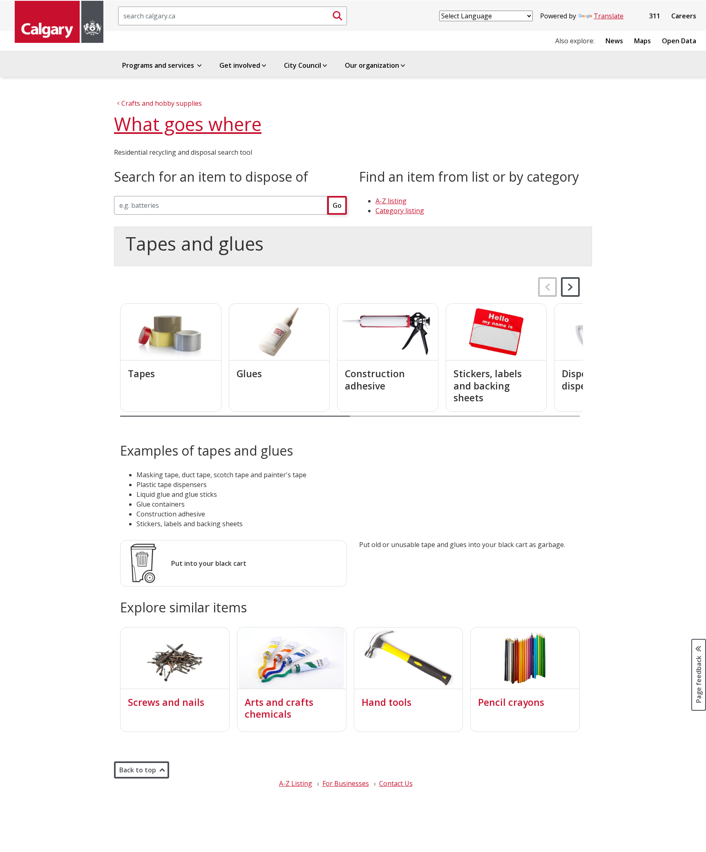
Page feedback (698, 678)
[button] (570, 287)
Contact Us (396, 783)
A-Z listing (391, 200)
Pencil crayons (511, 702)
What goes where (187, 123)
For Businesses (345, 783)
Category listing (399, 210)
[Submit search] (337, 16)
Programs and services (159, 65)
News (614, 40)
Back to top (137, 769)
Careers (683, 15)
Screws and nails (166, 702)
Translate (608, 15)
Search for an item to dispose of (211, 176)
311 (654, 15)
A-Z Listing (295, 783)
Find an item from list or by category (469, 176)
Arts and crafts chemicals (279, 708)
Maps (642, 40)
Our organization (372, 65)
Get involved (239, 65)
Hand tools (386, 702)
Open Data (679, 40)
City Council (302, 65)
